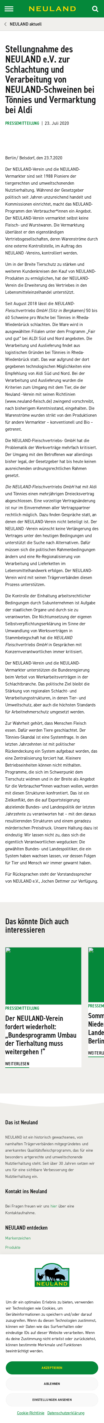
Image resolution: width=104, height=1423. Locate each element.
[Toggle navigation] (9, 9)
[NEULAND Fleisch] (52, 9)
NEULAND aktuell (26, 24)
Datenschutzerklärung (65, 1413)
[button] (95, 8)
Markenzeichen (18, 1238)
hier (54, 1206)
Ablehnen (52, 1384)
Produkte (13, 1247)
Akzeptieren (52, 1368)
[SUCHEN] (95, 8)
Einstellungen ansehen (52, 1400)
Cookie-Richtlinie (30, 1413)
